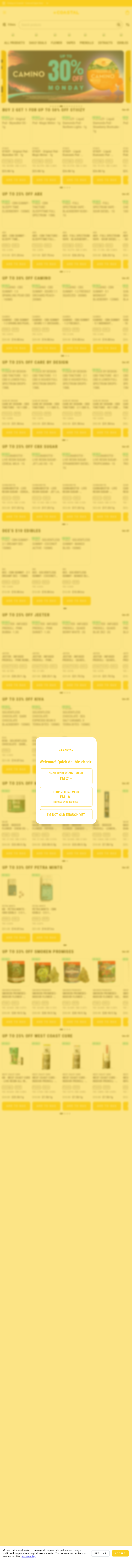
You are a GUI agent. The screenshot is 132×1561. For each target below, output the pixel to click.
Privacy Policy (29, 1556)
